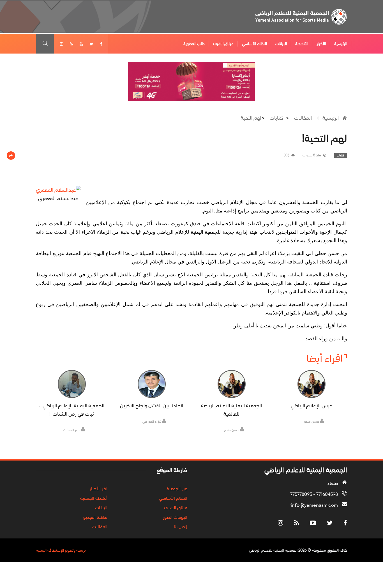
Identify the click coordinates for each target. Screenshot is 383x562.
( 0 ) (287, 155)
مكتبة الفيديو (95, 517)
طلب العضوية (194, 43)
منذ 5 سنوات (312, 155)
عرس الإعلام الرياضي (311, 405)
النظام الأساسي (254, 43)
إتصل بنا (180, 526)
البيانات (281, 43)
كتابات (276, 118)
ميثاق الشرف (223, 43)
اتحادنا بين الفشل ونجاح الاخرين (151, 405)
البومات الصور (175, 517)
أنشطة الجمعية (93, 498)
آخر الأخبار (98, 488)
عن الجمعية (177, 488)
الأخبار (321, 43)
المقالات (303, 118)
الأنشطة (301, 43)
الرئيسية (340, 43)
